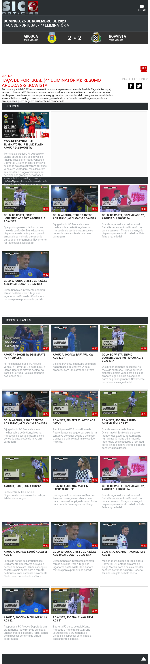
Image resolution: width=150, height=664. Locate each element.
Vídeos (142, 9)
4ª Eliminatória (54, 25)
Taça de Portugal (20, 25)
